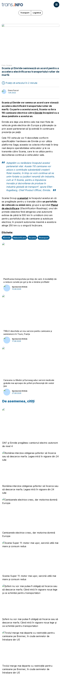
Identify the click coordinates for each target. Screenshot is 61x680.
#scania (32, 237)
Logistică (37, 13)
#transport (43, 237)
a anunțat (22, 198)
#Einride (6, 237)
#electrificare (19, 237)
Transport (24, 13)
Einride (38, 112)
